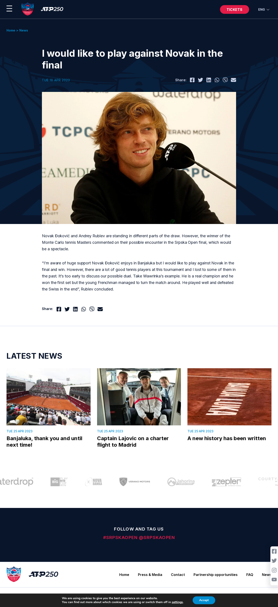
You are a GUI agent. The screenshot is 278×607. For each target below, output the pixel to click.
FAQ (249, 574)
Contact (178, 574)
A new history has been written (226, 438)
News (266, 574)
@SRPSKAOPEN (157, 537)
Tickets (235, 9)
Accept (204, 600)
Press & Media (150, 574)
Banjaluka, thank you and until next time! (44, 441)
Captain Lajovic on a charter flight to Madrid (133, 441)
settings (177, 602)
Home (124, 574)
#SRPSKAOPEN (121, 537)
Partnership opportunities (216, 574)
